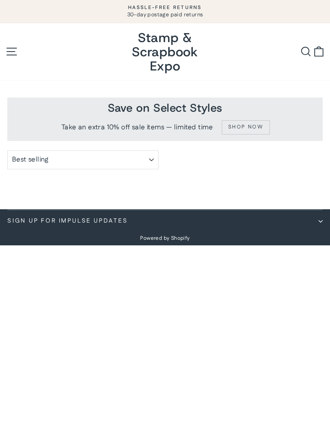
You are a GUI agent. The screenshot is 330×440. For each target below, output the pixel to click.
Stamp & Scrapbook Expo (165, 51)
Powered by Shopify (164, 238)
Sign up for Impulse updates (67, 221)
